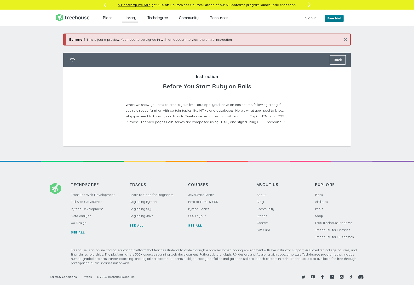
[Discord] (360, 277)
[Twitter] (303, 277)
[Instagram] (341, 277)
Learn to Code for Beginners (151, 195)
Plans (108, 17)
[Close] (343, 39)
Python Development (87, 209)
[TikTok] (351, 277)
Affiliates (321, 202)
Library (130, 17)
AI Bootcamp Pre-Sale (134, 5)
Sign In (310, 18)
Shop (319, 216)
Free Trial (334, 18)
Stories (262, 216)
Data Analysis (81, 216)
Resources (219, 17)
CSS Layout (197, 216)
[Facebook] (322, 277)
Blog (260, 202)
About (261, 195)
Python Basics (198, 209)
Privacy (87, 277)
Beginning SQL (141, 209)
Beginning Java (141, 216)
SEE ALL (78, 232)
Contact (262, 223)
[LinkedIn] (332, 277)
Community (189, 17)
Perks (319, 209)
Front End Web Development (93, 195)
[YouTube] (313, 277)
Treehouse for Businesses (334, 237)
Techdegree (157, 17)
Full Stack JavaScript (86, 202)
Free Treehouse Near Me (333, 223)
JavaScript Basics (201, 195)
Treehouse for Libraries (332, 230)
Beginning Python (143, 202)
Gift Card (263, 230)
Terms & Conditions (63, 277)
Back (338, 60)
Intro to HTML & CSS (203, 202)
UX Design (78, 223)
